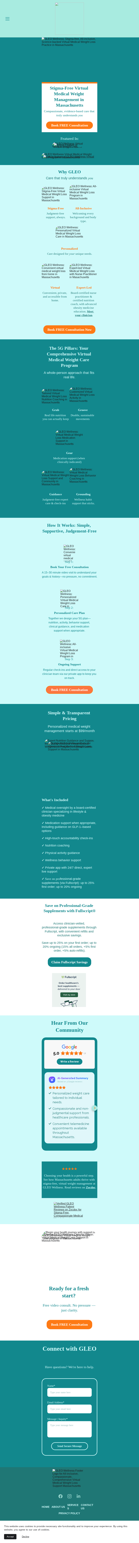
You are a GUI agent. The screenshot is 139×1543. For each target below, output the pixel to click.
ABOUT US (58, 1506)
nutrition (60, 415)
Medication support (65, 458)
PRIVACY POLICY (69, 1513)
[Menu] (7, 18)
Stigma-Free (56, 208)
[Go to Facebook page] (60, 1496)
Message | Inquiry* (57, 1419)
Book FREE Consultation (69, 125)
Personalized (69, 248)
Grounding (83, 494)
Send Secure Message (69, 1446)
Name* (51, 1385)
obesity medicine (83, 307)
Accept (10, 1536)
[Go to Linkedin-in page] (78, 1496)
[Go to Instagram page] (69, 1496)
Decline (25, 1536)
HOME (45, 1506)
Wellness (79, 499)
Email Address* (55, 1402)
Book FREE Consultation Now (69, 329)
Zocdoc (90, 1187)
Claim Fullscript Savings (69, 962)
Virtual (55, 287)
